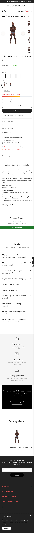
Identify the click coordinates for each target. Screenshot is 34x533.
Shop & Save (17, 402)
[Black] (10, 85)
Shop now (26, 1)
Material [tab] (26, 165)
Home (3, 16)
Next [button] (23, 33)
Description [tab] (6, 165)
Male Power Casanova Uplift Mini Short (21, 447)
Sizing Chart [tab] (16, 165)
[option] (13, 32)
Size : (4, 72)
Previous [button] (3, 33)
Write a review (17, 227)
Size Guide (7, 91)
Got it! (6, 528)
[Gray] (4, 85)
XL (18, 76)
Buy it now (17, 110)
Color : (5, 81)
